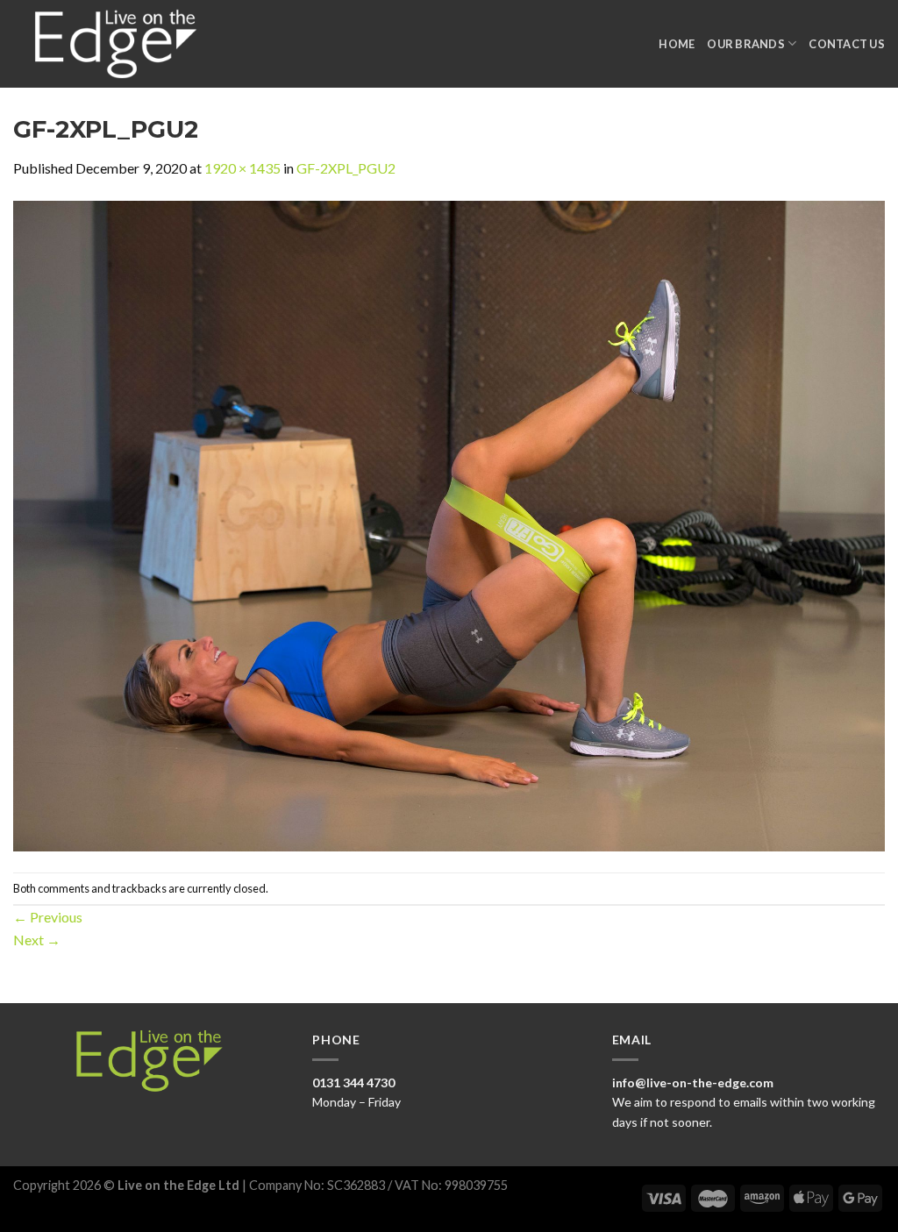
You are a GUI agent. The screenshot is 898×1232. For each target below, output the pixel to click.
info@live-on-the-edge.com (692, 1082)
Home (677, 44)
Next (37, 939)
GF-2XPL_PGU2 (346, 168)
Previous (47, 916)
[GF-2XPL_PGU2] (449, 524)
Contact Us (847, 44)
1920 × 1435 (242, 168)
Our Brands (746, 44)
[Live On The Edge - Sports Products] (123, 44)
